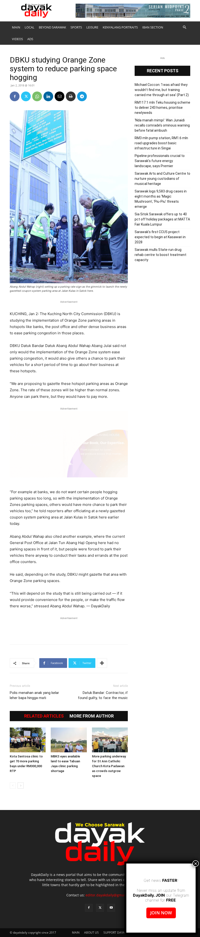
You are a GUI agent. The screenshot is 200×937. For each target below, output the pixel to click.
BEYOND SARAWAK (52, 27)
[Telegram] (82, 96)
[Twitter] (26, 96)
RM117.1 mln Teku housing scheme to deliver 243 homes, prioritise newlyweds (162, 107)
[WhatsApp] (37, 96)
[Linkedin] (48, 96)
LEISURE (92, 27)
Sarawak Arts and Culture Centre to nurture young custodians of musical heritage (162, 179)
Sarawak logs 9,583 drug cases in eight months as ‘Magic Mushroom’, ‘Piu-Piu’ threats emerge (161, 199)
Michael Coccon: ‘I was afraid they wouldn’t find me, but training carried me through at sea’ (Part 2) (162, 90)
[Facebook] (15, 96)
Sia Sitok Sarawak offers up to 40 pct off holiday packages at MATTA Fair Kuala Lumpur (162, 219)
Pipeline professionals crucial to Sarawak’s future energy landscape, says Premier (160, 161)
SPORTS (76, 27)
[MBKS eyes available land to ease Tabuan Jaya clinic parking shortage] (69, 740)
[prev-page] (13, 785)
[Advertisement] (69, 628)
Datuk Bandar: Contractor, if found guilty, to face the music (103, 695)
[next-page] (21, 785)
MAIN (16, 27)
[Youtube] (111, 908)
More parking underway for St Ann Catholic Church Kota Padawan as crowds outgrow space (109, 766)
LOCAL (29, 27)
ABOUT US (91, 932)
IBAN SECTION (152, 27)
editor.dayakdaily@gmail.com (110, 895)
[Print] (71, 96)
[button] (184, 27)
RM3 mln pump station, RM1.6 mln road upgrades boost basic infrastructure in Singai (161, 143)
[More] (102, 663)
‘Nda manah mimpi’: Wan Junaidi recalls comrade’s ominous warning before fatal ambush (162, 125)
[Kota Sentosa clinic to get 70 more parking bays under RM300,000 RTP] (28, 740)
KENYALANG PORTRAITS (120, 27)
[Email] (59, 96)
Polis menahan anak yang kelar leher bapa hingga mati (34, 695)
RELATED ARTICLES (44, 716)
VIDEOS (17, 39)
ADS (30, 39)
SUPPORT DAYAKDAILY (118, 932)
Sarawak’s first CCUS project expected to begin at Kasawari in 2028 (160, 237)
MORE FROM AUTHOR (92, 716)
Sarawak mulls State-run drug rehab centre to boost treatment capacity (160, 255)
